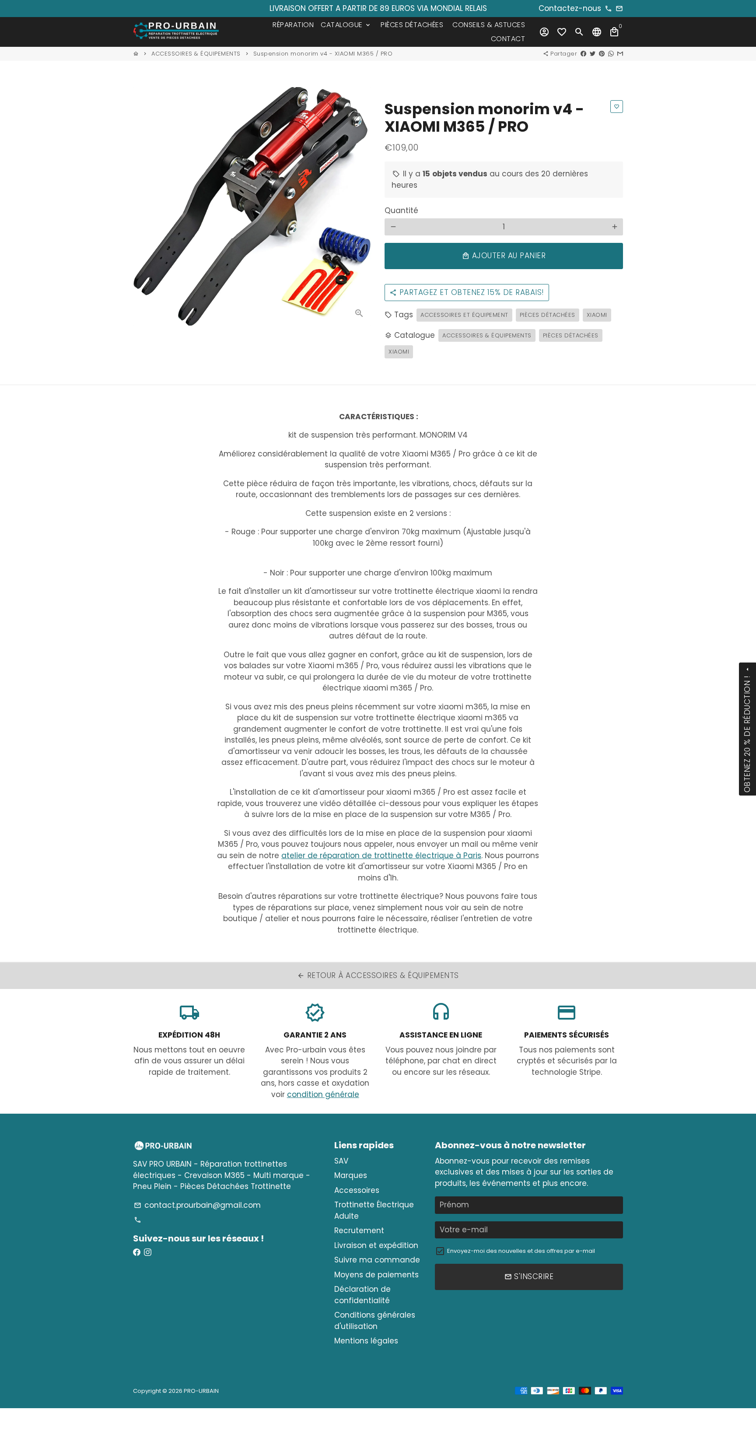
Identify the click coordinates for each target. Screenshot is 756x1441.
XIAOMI (597, 315)
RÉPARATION (293, 25)
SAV (341, 1161)
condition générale (323, 1094)
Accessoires (356, 1190)
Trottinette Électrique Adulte (374, 1210)
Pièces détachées (547, 315)
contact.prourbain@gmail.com (197, 1205)
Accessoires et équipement (464, 315)
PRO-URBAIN (201, 1391)
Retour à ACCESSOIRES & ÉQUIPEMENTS (378, 975)
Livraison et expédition (376, 1245)
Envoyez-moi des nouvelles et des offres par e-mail (521, 1251)
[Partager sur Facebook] (583, 53)
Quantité (401, 210)
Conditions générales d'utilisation (374, 1321)
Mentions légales (366, 1341)
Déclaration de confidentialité (362, 1295)
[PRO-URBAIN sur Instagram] (147, 1252)
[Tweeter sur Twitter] (592, 53)
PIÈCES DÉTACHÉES (412, 25)
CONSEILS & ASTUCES (488, 25)
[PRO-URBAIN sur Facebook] (136, 1252)
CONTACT (508, 39)
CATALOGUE (346, 25)
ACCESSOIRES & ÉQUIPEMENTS (196, 53)
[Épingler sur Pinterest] (602, 53)
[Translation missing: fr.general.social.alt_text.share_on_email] (620, 53)
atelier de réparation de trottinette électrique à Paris (381, 855)
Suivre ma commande (377, 1260)
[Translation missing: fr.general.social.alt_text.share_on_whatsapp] (611, 53)
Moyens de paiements (376, 1274)
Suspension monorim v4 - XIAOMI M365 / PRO (323, 53)
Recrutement (359, 1230)
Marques (350, 1175)
